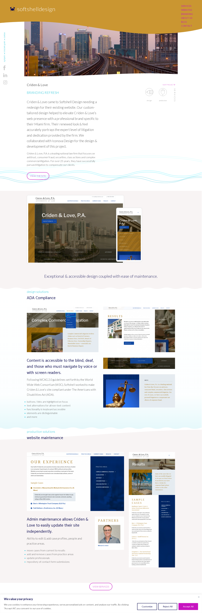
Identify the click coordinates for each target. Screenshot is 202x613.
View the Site (38, 176)
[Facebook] (4, 70)
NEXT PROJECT (168, 85)
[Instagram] (5, 84)
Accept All (188, 606)
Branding (187, 14)
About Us (186, 18)
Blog (184, 22)
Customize (147, 606)
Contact (186, 26)
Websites (186, 10)
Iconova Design (63, 141)
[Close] (199, 597)
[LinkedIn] (5, 77)
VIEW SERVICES (101, 586)
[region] (101, 603)
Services (186, 6)
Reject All (167, 606)
